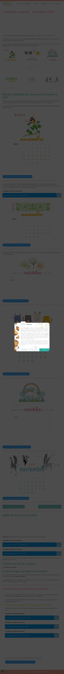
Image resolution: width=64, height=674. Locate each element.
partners (27, 327)
